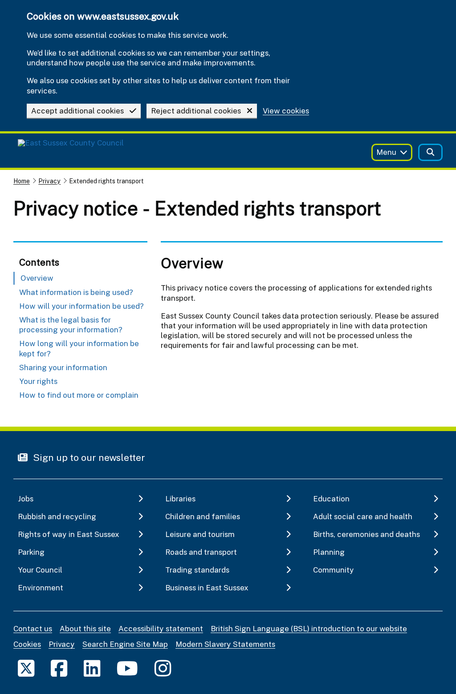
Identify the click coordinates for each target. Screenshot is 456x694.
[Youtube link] (127, 668)
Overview (36, 277)
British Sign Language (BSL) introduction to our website (309, 628)
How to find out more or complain (78, 394)
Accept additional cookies (77, 110)
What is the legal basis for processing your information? (70, 324)
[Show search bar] (430, 152)
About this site (85, 628)
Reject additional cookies (196, 110)
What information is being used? (76, 292)
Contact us (32, 628)
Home (21, 181)
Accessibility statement (160, 628)
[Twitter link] (26, 668)
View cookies (286, 111)
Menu (386, 152)
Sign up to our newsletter (88, 457)
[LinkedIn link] (92, 668)
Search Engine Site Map (125, 644)
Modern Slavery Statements (225, 644)
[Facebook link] (59, 668)
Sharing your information (63, 367)
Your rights (38, 381)
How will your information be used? (81, 306)
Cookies (27, 644)
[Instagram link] (162, 668)
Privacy (49, 181)
